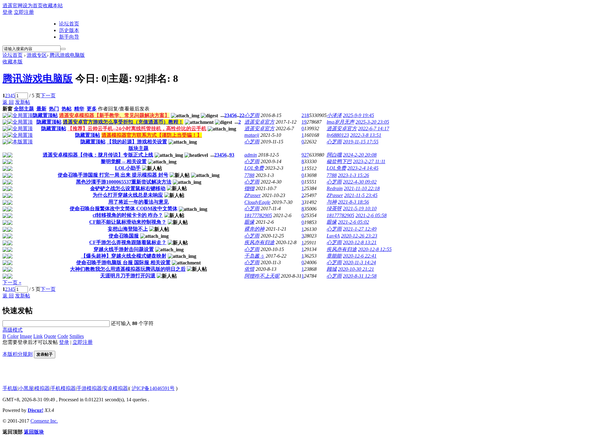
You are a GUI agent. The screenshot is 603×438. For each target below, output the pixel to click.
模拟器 (42, 388)
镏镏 (249, 188)
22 (241, 115)
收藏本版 (13, 61)
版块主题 (138, 148)
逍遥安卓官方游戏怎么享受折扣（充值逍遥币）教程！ (123, 122)
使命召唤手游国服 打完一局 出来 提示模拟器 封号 (113, 175)
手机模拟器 (63, 388)
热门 (54, 108)
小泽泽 (334, 115)
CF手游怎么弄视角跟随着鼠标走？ (127, 242)
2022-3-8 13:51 (365, 135)
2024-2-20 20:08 (360, 155)
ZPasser (252, 195)
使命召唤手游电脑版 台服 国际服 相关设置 (123, 262)
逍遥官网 (13, 5)
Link (38, 336)
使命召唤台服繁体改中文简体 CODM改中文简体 (123, 208)
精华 (79, 108)
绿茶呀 (334, 208)
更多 (92, 108)
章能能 (334, 256)
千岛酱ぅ (254, 256)
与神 (332, 202)
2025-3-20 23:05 (372, 122)
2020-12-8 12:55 (375, 249)
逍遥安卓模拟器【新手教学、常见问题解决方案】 (114, 115)
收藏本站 (53, 5)
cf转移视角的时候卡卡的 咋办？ (128, 215)
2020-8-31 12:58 (360, 276)
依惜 (249, 269)
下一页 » (12, 282)
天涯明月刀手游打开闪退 (127, 275)
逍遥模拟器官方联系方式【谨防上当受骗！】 (151, 135)
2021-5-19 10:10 (360, 208)
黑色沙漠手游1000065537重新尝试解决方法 (123, 181)
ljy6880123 (338, 135)
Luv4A (333, 235)
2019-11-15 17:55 (360, 141)
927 (305, 155)
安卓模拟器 (115, 388)
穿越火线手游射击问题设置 (124, 249)
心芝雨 (251, 115)
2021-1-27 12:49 (360, 229)
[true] (63, 49)
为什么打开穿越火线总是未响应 (128, 195)
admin (250, 155)
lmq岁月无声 (340, 122)
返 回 (8, 102)
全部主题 (24, 108)
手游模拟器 (89, 388)
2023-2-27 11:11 (369, 161)
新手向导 (69, 37)
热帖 (67, 108)
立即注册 (24, 12)
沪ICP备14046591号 (153, 388)
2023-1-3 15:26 (353, 175)
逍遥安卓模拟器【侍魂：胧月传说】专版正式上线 (98, 155)
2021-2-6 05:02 (353, 222)
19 (304, 122)
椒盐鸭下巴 (339, 161)
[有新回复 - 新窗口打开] (10, 155)
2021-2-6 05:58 (371, 215)
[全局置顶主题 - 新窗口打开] (20, 115)
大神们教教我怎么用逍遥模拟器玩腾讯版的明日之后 (128, 269)
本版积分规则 (18, 354)
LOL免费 (254, 168)
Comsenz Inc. (44, 421)
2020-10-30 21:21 (356, 269)
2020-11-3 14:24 (359, 262)
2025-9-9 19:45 (358, 115)
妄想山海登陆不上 (128, 229)
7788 (249, 175)
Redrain (335, 188)
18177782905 (258, 215)
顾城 (332, 269)
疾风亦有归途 (259, 242)
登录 (8, 12)
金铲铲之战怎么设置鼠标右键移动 (128, 188)
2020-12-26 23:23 (359, 235)
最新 (41, 108)
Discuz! (35, 410)
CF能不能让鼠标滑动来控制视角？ (127, 222)
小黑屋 (26, 388)
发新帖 (22, 102)
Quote (50, 336)
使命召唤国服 (124, 235)
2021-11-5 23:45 (361, 195)
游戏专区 (37, 55)
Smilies (76, 336)
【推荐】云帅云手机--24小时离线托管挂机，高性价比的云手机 (137, 128)
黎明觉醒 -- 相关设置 (124, 161)
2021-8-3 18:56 (353, 202)
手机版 (10, 388)
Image (26, 336)
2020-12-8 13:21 (360, 242)
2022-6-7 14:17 (373, 128)
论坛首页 (69, 23)
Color (13, 336)
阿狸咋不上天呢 (262, 276)
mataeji (251, 135)
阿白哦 (334, 155)
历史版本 (69, 30)
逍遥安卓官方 (259, 122)
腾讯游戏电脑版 (67, 55)
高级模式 (13, 330)
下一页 (48, 95)
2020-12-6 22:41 (360, 256)
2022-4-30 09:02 (360, 181)
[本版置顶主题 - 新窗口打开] (20, 141)
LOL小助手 (128, 168)
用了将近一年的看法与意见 (138, 202)
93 (231, 155)
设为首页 (33, 5)
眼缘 (249, 222)
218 (305, 115)
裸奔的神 (254, 229)
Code (62, 336)
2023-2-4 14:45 (362, 168)
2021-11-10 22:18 (362, 188)
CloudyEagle (257, 202)
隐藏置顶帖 (45, 115)
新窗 (8, 108)
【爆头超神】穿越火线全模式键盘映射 (123, 256)
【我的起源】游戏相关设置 (137, 141)
